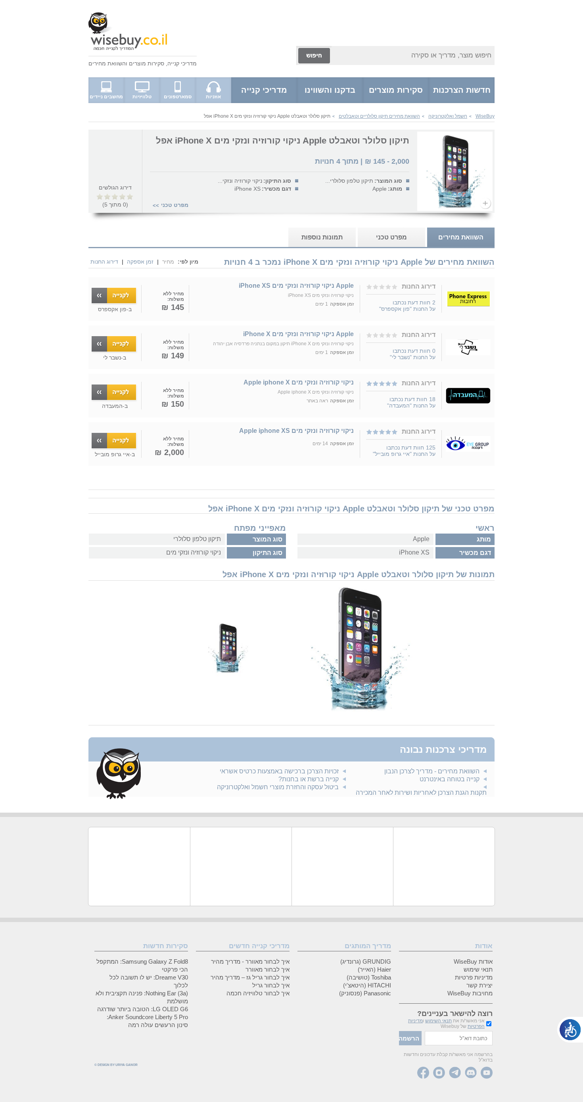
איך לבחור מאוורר (267, 969)
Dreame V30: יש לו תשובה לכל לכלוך (148, 981)
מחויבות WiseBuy (470, 993)
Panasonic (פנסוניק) (365, 993)
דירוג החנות (104, 261)
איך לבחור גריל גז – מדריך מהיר (250, 977)
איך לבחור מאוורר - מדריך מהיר (250, 961)
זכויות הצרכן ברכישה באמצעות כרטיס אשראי (279, 771)
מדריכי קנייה (182, 63)
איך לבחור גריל (271, 985)
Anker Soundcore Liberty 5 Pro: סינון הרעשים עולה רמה (147, 1021)
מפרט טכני (174, 205)
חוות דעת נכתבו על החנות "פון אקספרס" (407, 305)
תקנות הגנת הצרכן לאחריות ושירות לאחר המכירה (421, 792)
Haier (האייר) (374, 969)
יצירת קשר (479, 985)
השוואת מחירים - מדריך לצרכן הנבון (431, 771)
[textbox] (459, 1038)
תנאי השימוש (438, 1021)
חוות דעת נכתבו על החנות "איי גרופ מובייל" (404, 450)
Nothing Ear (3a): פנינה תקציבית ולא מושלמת (142, 997)
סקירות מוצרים (146, 63)
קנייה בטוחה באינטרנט (449, 779)
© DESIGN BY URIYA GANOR (116, 1065)
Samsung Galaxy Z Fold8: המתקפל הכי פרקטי (142, 965)
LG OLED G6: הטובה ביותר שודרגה (142, 1009)
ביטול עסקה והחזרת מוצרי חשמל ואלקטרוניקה (278, 787)
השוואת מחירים (107, 63)
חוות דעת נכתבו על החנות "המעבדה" (411, 402)
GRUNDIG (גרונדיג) (365, 961)
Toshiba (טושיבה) (369, 977)
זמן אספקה (140, 261)
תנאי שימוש (478, 969)
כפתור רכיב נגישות (570, 1030)
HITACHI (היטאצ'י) (367, 985)
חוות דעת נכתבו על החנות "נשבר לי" (412, 354)
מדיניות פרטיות (474, 977)
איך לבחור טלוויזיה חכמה (258, 993)
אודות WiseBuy (473, 961)
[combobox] (413, 55)
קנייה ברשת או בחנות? (308, 779)
